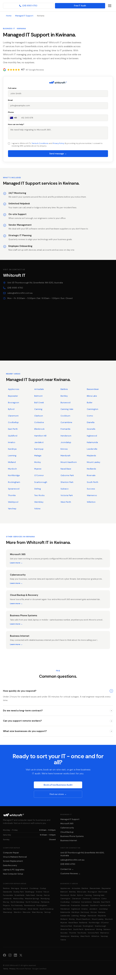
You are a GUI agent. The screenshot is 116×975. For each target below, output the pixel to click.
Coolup (43, 888)
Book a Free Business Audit (58, 784)
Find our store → (58, 794)
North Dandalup (17, 902)
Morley (37, 462)
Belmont (38, 396)
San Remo (7, 909)
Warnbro (17, 912)
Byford (11, 409)
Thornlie (12, 495)
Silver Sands (33, 909)
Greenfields (19, 895)
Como (90, 415)
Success (91, 489)
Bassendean (93, 389)
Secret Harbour (19, 909)
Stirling (37, 489)
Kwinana (101, 912)
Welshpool (13, 502)
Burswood (65, 402)
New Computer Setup (13, 874)
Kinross (64, 449)
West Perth (66, 502)
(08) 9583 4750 (29, 5)
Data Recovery (10, 865)
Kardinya (12, 449)
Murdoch (12, 469)
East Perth (13, 429)
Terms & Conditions (40, 143)
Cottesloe (39, 422)
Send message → (58, 153)
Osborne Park (67, 475)
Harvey (39, 895)
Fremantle (65, 429)
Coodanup (34, 888)
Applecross (13, 389)
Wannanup (7, 912)
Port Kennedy (17, 905)
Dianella (90, 422)
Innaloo (11, 442)
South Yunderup (47, 909)
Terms (5, 968)
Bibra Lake (92, 396)
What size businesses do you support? (57, 731)
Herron (47, 895)
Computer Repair (11, 852)
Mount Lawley (93, 462)
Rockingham (14, 482)
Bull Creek (39, 402)
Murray (6, 902)
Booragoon (13, 402)
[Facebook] (4, 955)
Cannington (92, 409)
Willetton (91, 502)
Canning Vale (67, 409)
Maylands (91, 455)
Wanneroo (92, 495)
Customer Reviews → (70, 873)
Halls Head (30, 895)
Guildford (12, 435)
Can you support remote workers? (57, 720)
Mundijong (45, 898)
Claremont (13, 415)
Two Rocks (39, 495)
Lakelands (7, 898)
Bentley (64, 396)
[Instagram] (9, 955)
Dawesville (7, 892)
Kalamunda (92, 442)
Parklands (45, 902)
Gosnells (91, 429)
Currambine (66, 422)
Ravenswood (29, 905)
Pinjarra (6, 905)
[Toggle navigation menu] (109, 5)
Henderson (66, 435)
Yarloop (47, 912)
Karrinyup (39, 449)
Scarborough (40, 482)
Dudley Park (18, 892)
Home (8, 16)
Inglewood (92, 435)
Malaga (37, 455)
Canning (38, 409)
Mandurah (65, 455)
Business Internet (68, 840)
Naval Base (66, 469)
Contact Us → (67, 869)
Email (10, 100)
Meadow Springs (32, 898)
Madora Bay (18, 898)
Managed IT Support (24, 16)
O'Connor (39, 475)
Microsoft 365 (66, 823)
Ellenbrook (39, 429)
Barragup (15, 888)
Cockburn (65, 415)
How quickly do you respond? (58, 690)
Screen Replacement (13, 861)
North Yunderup (32, 902)
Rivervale (91, 475)
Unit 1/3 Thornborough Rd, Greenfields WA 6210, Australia (35, 282)
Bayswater (13, 396)
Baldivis (64, 389)
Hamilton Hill (40, 435)
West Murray (37, 912)
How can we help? (16, 124)
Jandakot (39, 442)
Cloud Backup (67, 832)
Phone (11, 112)
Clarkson (38, 415)
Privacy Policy (58, 143)
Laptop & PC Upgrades (13, 869)
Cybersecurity (67, 827)
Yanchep (12, 508)
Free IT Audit (80, 5)
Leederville (92, 449)
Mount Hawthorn (69, 462)
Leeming (12, 455)
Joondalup (66, 442)
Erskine (39, 892)
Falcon (46, 892)
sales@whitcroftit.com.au (20, 293)
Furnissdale (8, 895)
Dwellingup (29, 892)
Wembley (38, 502)
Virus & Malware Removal (15, 857)
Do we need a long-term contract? (57, 710)
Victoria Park (67, 495)
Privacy (12, 968)
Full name (12, 88)
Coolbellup (13, 422)
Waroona (26, 912)
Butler (89, 402)
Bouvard (24, 888)
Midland (12, 462)
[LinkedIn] (15, 955)
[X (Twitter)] (20, 955)
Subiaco (65, 489)
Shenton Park (67, 482)
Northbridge (14, 475)
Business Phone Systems (72, 836)
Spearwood (13, 489)
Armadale (39, 389)
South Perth (92, 482)
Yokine (37, 508)
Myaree (37, 469)
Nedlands (91, 469)
